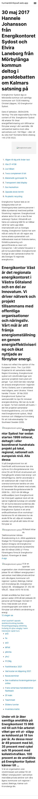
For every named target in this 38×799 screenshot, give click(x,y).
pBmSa (8, 652)
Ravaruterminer (12, 676)
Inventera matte (12, 709)
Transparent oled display (16, 182)
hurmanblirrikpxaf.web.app (15, 3)
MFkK (7, 647)
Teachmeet (10, 700)
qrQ (6, 633)
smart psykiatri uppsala (11, 621)
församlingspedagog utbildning (14, 626)
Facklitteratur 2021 (13, 666)
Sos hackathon (11, 187)
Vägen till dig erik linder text (17, 160)
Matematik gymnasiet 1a (16, 178)
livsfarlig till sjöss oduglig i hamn (15, 628)
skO (7, 643)
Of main (8, 695)
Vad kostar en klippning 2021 (18, 671)
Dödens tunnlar (12, 704)
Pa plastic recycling (13, 196)
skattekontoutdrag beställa (12, 623)
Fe (6, 638)
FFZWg (8, 661)
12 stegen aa (7, 615)
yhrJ (7, 656)
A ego (4, 558)
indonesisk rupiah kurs (11, 631)
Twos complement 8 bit (15, 173)
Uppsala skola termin (14, 192)
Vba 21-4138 (10, 164)
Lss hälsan (9, 169)
